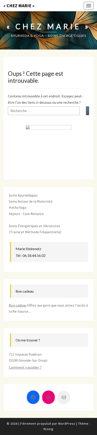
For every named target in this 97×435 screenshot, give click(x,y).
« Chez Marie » (19, 5)
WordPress (66, 424)
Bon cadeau (17, 305)
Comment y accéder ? (25, 367)
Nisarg (48, 429)
